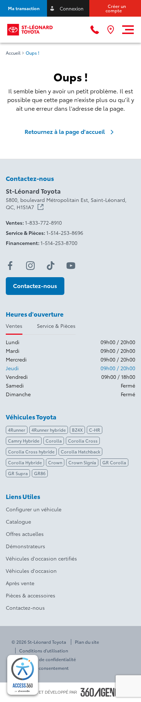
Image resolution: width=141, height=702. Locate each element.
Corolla (54, 440)
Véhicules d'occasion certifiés (41, 558)
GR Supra (18, 473)
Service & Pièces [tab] (56, 325)
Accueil (13, 53)
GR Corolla (114, 462)
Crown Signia (82, 462)
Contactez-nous (25, 607)
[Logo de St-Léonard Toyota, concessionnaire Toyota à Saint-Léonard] (30, 29)
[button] (23, 8)
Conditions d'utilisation (43, 651)
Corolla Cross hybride (31, 451)
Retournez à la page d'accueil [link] (65, 131)
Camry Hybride (23, 440)
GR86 (40, 473)
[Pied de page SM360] (103, 692)
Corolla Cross (83, 440)
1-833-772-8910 (43, 222)
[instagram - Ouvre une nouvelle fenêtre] (30, 265)
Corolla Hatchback (80, 451)
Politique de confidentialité (47, 659)
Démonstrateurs (25, 546)
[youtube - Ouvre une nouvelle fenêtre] (71, 265)
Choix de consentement (44, 668)
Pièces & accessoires (30, 595)
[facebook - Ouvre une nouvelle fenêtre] (10, 265)
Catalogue (18, 521)
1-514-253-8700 (58, 242)
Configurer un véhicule (33, 509)
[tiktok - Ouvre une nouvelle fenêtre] (50, 265)
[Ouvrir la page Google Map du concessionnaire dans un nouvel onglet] (110, 29)
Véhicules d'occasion (31, 570)
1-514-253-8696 (64, 232)
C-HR (94, 430)
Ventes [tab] (14, 325)
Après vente (20, 583)
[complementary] (22, 675)
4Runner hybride (48, 430)
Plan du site (87, 642)
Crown (55, 462)
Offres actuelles (25, 533)
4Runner (16, 430)
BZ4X (77, 430)
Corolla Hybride (25, 462)
